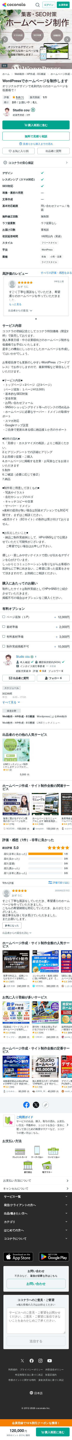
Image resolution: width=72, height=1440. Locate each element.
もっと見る (15, 304)
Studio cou (23, 656)
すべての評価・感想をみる (56, 272)
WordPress (47, 249)
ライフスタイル (49, 261)
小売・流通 (55, 256)
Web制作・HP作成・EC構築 (30, 73)
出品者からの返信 (18, 310)
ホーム (6, 73)
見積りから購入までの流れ (38, 143)
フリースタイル (49, 242)
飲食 (44, 256)
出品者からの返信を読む (15, 932)
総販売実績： (21, 114)
